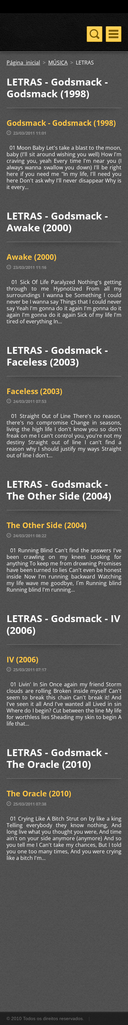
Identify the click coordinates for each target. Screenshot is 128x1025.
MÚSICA (58, 62)
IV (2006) (22, 659)
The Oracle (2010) (39, 793)
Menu (113, 34)
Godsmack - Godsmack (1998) (61, 123)
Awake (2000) (31, 257)
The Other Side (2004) (47, 525)
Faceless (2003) (34, 391)
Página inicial (23, 62)
